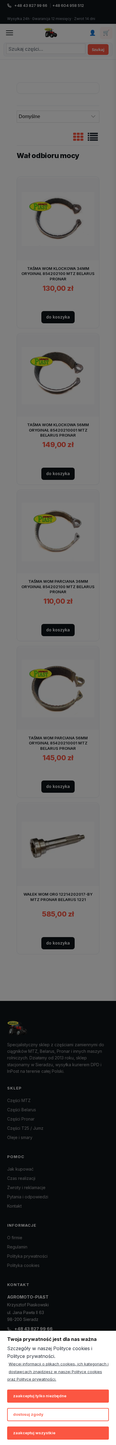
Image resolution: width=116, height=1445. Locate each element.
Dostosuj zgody (28, 1414)
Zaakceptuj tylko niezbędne (39, 1395)
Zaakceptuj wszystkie (34, 1432)
